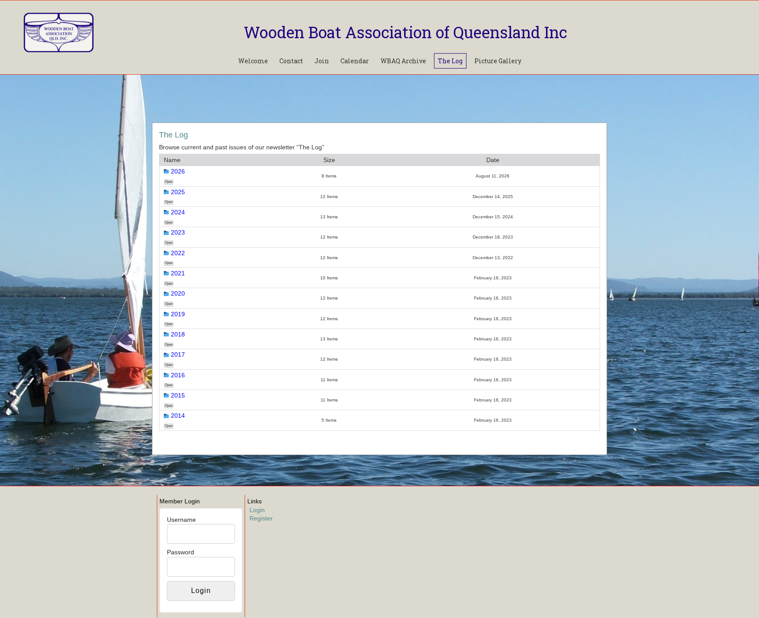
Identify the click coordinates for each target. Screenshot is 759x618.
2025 (178, 191)
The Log (450, 61)
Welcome (253, 61)
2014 (178, 415)
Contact (291, 61)
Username (181, 519)
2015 (178, 395)
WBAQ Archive (403, 61)
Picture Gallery (497, 61)
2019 (178, 314)
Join (321, 61)
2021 (178, 273)
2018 (178, 334)
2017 (178, 354)
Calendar (354, 61)
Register (261, 518)
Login (257, 509)
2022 (178, 253)
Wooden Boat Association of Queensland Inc (405, 32)
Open (169, 182)
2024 (178, 212)
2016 (178, 375)
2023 (178, 232)
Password (180, 552)
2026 (178, 171)
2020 (178, 293)
